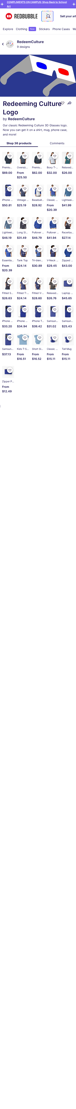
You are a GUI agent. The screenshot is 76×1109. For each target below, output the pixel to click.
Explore (8, 29)
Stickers (44, 29)
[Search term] (48, 16)
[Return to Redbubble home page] (21, 16)
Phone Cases (61, 29)
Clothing (25, 29)
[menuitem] (8, 29)
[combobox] (47, 16)
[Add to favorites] (62, 102)
